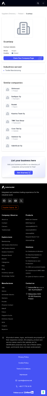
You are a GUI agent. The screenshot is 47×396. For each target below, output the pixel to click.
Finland (20, 14)
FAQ (3, 266)
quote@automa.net (25, 380)
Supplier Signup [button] (8, 207)
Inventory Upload (7, 272)
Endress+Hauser (7, 319)
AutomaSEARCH (31, 230)
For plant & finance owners (35, 276)
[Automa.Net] (9, 3)
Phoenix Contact (7, 305)
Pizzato (4, 301)
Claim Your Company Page (23, 58)
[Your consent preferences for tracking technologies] (43, 392)
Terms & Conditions (23, 369)
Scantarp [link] (29, 14)
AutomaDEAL (30, 233)
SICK (3, 322)
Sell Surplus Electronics (10, 245)
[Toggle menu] (43, 3)
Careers (4, 226)
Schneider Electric (8, 294)
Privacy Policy (23, 357)
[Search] (38, 3)
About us (5, 219)
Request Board (7, 255)
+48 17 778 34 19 (25, 386)
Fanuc (4, 312)
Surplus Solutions (8, 252)
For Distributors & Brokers (34, 251)
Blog (3, 269)
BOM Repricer (30, 223)
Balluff (4, 308)
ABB (3, 287)
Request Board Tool (32, 237)
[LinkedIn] (9, 200)
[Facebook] (4, 200)
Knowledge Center (8, 276)
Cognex (4, 326)
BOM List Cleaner (31, 219)
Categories (5, 262)
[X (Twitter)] (21, 200)
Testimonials (6, 230)
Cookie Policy (23, 363)
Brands (4, 259)
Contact (4, 223)
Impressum (23, 374)
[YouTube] (15, 200)
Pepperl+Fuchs (7, 315)
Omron (4, 291)
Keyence (5, 329)
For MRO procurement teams (35, 267)
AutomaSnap (30, 240)
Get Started (22, 173)
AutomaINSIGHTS (31, 226)
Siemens (5, 298)
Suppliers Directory (9, 14)
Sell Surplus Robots (8, 248)
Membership (6, 241)
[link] (8, 187)
